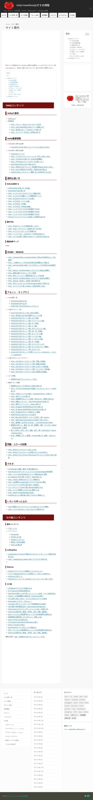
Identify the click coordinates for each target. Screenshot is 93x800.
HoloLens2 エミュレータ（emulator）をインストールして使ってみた (30, 579)
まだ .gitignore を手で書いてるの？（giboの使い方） (25, 477)
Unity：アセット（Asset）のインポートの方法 (26, 124)
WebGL (86, 712)
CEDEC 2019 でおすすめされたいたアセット (25, 306)
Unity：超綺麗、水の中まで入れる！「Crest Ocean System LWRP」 (32, 422)
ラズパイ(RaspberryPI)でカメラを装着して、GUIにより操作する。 (29, 574)
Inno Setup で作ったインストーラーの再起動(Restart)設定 (27, 604)
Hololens (67, 699)
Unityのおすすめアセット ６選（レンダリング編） (27, 339)
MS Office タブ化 (16, 537)
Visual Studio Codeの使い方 (16, 191)
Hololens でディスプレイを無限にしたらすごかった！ (25, 571)
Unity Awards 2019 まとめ (19, 303)
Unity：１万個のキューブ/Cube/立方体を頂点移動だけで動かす (28, 262)
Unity (73, 709)
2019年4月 (39, 752)
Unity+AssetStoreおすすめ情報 (17, 796)
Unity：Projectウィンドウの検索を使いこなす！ (23, 226)
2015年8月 (39, 787)
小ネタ (12, 92)
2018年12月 (39, 767)
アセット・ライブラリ (16, 88)
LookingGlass (63, 15)
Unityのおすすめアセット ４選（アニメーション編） (28, 321)
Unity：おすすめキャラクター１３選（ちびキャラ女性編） (30, 366)
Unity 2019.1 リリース (18, 154)
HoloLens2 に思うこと (15, 576)
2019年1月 (39, 763)
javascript (82, 699)
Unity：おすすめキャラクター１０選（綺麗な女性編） (28, 364)
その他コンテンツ (13, 96)
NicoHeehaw (15, 534)
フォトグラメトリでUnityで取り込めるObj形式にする (25, 487)
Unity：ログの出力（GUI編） (17, 204)
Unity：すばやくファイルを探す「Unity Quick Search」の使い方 (31, 394)
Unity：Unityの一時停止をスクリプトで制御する (24, 479)
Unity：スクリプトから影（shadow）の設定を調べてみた (26, 286)
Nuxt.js (81, 702)
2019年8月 (39, 736)
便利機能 (44, 15)
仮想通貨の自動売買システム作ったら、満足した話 (25, 617)
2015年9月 (39, 783)
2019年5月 (39, 748)
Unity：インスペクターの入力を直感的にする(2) (23, 211)
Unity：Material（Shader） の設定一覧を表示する (24, 281)
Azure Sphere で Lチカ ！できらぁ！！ (20, 601)
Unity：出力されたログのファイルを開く (21, 198)
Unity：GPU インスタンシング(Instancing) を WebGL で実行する (28, 283)
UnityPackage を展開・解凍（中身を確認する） (23, 469)
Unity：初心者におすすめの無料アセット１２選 (26, 315)
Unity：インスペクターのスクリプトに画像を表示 (24, 193)
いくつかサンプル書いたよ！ (34, 162)
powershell (74, 706)
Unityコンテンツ (12, 78)
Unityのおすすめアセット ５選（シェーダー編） (26, 336)
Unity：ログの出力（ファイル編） (19, 201)
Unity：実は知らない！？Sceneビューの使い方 (26, 130)
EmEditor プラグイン (17, 540)
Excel (85, 696)
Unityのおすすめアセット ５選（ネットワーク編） (27, 334)
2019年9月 (39, 732)
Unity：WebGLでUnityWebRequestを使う (21, 492)
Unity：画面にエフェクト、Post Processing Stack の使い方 (30, 401)
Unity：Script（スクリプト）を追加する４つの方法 (24, 229)
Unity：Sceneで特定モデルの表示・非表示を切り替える (29, 169)
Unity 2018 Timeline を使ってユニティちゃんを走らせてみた (30, 147)
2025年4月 (39, 697)
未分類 (74, 718)
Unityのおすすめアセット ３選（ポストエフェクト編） (28, 328)
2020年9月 (39, 705)
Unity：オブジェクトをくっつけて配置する (22, 231)
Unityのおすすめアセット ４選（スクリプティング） (28, 344)
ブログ (67, 715)
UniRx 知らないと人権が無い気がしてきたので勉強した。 (27, 495)
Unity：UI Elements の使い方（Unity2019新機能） (27, 159)
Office (87, 702)
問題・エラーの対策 (15, 90)
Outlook (67, 706)
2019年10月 (39, 728)
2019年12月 (39, 720)
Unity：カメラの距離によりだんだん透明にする (23, 490)
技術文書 (67, 718)
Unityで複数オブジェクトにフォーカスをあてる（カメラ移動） (28, 507)
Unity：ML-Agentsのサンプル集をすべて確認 (25, 412)
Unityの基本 (13, 80)
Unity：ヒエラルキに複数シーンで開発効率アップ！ (25, 196)
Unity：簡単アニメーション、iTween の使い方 (26, 404)
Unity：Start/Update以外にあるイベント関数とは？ (27, 127)
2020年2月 (39, 712)
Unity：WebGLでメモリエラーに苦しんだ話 (22, 450)
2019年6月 (39, 744)
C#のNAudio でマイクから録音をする (20, 588)
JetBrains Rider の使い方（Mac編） (19, 188)
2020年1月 (39, 716)
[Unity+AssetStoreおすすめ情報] (9, 5)
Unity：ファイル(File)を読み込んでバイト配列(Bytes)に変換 (27, 474)
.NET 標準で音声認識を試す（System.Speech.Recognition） (27, 606)
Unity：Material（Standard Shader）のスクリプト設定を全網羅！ (29, 270)
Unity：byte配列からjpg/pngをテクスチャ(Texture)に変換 (27, 482)
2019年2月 (39, 759)
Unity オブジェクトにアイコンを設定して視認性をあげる (26, 217)
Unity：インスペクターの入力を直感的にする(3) (23, 209)
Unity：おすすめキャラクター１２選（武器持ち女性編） (29, 372)
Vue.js (80, 712)
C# (71, 696)
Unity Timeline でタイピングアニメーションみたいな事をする (28, 609)
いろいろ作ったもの (15, 94)
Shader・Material (14, 86)
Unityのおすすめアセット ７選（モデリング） (26, 349)
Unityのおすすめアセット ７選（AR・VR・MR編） (27, 331)
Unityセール (68, 712)
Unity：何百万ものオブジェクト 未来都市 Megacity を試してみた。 (32, 167)
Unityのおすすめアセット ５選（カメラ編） (25, 318)
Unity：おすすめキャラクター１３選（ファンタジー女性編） (31, 369)
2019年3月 (39, 755)
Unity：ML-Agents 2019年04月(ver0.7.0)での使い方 (27, 407)
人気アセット (74, 715)
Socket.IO (68, 709)
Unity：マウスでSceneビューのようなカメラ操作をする (26, 509)
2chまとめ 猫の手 (16, 545)
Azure (66, 696)
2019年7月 (39, 740)
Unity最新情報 (14, 82)
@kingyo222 (80, 105)
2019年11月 (39, 724)
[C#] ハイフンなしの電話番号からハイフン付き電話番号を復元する (30, 614)
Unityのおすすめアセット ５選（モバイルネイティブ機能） (30, 347)
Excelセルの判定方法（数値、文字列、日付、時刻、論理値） (28, 612)
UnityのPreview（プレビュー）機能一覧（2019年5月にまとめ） (31, 172)
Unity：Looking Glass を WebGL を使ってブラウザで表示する (27, 559)
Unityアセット (81, 709)
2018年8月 (39, 779)
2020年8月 (39, 708)
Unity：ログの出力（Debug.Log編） (19, 206)
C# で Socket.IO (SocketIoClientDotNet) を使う (23, 622)
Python (81, 706)
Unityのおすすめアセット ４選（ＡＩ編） (24, 326)
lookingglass (68, 702)
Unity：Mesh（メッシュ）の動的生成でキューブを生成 (26, 275)
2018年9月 (39, 775)
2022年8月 (39, 701)
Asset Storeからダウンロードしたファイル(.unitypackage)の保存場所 (30, 472)
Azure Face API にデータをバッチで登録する (22, 627)
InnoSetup (75, 699)
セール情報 (24, 15)
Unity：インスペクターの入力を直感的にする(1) (23, 214)
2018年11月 (39, 771)
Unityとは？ (12, 118)
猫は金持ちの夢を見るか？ (78, 729)
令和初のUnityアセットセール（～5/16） (24, 379)
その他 (72, 15)
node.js (75, 702)
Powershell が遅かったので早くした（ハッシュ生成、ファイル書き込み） (32, 593)
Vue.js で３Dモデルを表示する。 (18, 619)
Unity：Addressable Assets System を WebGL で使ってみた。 (30, 420)
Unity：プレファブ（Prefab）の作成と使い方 (25, 132)
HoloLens (53, 15)
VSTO (75, 712)
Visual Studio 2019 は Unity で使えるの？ (23, 164)
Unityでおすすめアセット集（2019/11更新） (25, 313)
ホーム (4, 15)
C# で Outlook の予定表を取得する (19, 591)
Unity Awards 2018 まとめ (19, 301)
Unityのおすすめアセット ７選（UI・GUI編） (25, 341)
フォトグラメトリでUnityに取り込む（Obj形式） (24, 485)
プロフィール (12, 528)
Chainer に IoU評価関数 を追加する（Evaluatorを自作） (26, 596)
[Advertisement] (31, 46)
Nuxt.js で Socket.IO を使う (16, 625)
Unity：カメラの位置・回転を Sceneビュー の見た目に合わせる (28, 236)
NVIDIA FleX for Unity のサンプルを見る (23, 414)
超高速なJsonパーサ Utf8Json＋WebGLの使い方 (26, 386)
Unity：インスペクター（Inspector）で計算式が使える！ (26, 234)
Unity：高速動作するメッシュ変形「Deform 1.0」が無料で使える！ (32, 399)
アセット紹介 (35, 15)
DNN (81, 696)
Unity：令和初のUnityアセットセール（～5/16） (29, 637)
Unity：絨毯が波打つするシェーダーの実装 (22, 273)
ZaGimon (66, 729)
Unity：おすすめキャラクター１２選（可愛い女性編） (28, 361)
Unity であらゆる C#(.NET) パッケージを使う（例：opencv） (30, 417)
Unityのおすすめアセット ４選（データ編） (25, 323)
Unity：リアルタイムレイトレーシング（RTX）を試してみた (30, 156)
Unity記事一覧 (13, 15)
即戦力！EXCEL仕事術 (18, 542)
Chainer (75, 696)
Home (8, 24)
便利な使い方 (13, 84)
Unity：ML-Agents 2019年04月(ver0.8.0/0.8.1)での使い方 (28, 409)
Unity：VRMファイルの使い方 (20, 396)
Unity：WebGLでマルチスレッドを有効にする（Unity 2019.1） (28, 452)
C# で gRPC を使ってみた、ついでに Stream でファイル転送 (27, 599)
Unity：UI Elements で (18, 162)
